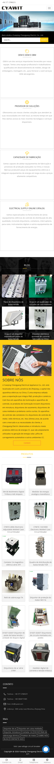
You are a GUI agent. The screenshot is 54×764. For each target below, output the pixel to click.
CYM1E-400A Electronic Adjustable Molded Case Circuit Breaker (13, 529)
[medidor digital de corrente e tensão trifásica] (40, 652)
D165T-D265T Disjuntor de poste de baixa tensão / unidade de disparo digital (13, 635)
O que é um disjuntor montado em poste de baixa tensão (13, 336)
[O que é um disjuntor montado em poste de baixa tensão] (13, 318)
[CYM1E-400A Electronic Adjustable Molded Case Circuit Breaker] (13, 511)
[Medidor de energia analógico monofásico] (40, 476)
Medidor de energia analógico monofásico (40, 492)
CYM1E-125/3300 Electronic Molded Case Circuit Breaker (40, 529)
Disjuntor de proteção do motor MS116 (40, 598)
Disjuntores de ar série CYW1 (13, 669)
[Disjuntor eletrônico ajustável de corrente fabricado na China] (40, 318)
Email (20, 762)
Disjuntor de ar (10, 728)
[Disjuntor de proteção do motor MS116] (40, 581)
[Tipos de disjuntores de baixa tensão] (13, 286)
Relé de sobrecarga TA (13, 597)
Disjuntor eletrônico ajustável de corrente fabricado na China (40, 336)
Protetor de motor (28, 735)
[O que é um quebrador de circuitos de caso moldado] (40, 286)
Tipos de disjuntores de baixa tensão (13, 303)
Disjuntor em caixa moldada (30, 728)
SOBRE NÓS (43, 735)
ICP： (28, 754)
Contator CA (27, 732)
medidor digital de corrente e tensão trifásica (41, 669)
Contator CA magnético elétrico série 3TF (13, 563)
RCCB (36, 732)
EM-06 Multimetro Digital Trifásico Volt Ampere (13, 492)
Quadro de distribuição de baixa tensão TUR (40, 563)
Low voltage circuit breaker (29, 746)
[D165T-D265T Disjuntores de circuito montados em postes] (40, 617)
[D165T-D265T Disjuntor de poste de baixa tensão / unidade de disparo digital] (13, 617)
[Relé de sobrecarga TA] (13, 581)
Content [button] (27, 443)
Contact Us (6, 762)
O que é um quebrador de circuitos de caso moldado (41, 303)
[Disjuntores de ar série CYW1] (13, 652)
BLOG (6, 739)
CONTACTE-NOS (17, 739)
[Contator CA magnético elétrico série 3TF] (13, 546)
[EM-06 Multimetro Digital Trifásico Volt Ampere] (13, 476)
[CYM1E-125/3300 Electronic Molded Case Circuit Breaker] (40, 511)
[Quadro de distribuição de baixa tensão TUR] (40, 546)
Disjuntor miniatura (12, 732)
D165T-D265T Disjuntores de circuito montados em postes (40, 635)
